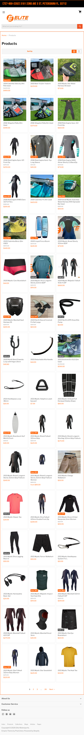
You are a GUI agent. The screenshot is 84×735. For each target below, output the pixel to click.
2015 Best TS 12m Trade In (41, 84)
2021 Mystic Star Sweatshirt (41, 670)
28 (45, 689)
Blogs (26, 724)
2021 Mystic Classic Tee (12, 517)
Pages (39, 724)
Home (4, 35)
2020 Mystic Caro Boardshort (14, 281)
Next (51, 689)
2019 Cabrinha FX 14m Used (41, 200)
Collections (18, 724)
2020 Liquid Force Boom (40, 241)
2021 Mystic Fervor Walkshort (42, 556)
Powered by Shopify (31, 731)
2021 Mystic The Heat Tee (67, 670)
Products (10, 724)
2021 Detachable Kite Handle (42, 359)
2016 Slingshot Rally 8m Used (42, 123)
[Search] (80, 26)
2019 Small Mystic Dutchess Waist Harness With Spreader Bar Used (69, 202)
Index (3, 724)
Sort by (29, 51)
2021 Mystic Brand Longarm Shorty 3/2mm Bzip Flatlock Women (41, 478)
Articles (32, 724)
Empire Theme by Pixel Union (13, 731)
